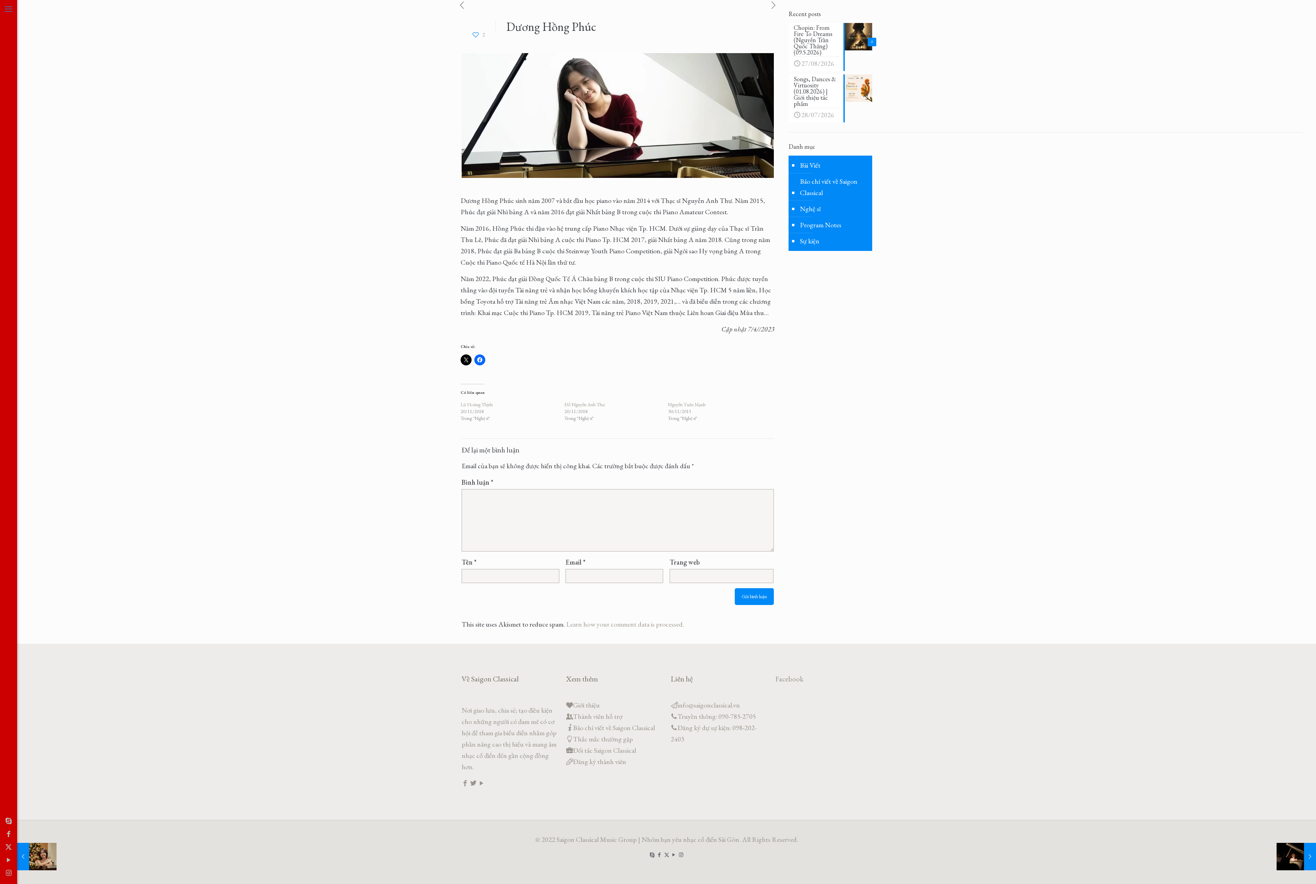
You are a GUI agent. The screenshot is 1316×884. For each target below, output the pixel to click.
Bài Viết (810, 165)
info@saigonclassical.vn (709, 705)
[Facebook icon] (8, 833)
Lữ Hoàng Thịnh (477, 404)
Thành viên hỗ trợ (597, 716)
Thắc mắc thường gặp (603, 739)
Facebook (789, 679)
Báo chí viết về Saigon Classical (828, 187)
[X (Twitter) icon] (8, 847)
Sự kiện (809, 241)
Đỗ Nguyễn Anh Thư (584, 404)
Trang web (685, 562)
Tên (469, 562)
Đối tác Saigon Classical (604, 750)
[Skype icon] (8, 820)
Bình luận (477, 482)
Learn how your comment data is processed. (625, 624)
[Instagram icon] (8, 873)
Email (575, 562)
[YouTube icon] (8, 860)
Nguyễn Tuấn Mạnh (687, 404)
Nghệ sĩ (810, 208)
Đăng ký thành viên (599, 761)
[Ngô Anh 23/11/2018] (1296, 856)
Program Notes (820, 224)
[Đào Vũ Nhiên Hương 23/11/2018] (37, 856)
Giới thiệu (586, 705)
